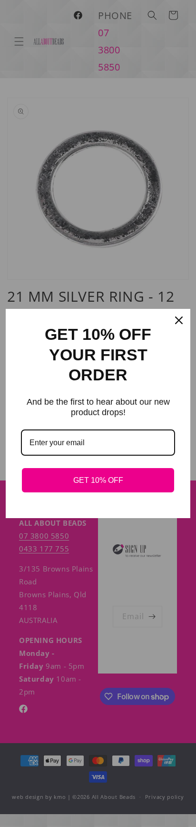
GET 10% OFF (98, 480)
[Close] (178, 320)
